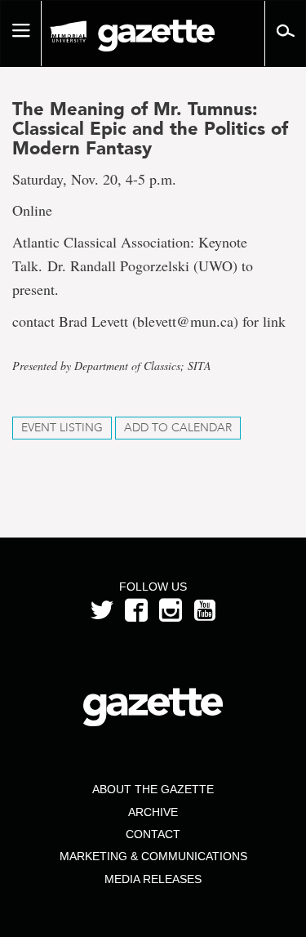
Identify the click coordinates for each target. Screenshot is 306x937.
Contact (153, 834)
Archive (153, 812)
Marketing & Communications (153, 856)
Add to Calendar (178, 428)
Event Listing (62, 428)
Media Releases (153, 879)
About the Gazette (153, 789)
